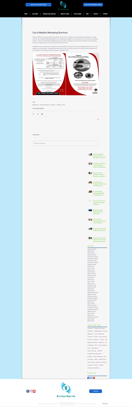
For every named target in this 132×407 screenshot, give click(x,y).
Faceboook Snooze (99, 328)
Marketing (35, 104)
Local (95, 334)
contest (102, 339)
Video (96, 336)
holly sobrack (95, 348)
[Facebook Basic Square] (88, 378)
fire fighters (90, 345)
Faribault (89, 331)
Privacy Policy (105, 403)
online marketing (44, 104)
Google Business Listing (100, 331)
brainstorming (103, 336)
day (106, 339)
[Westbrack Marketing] (27, 391)
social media (90, 362)
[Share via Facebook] (33, 114)
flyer (64, 104)
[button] (35, 13)
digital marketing (92, 342)
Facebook (90, 328)
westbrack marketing (93, 368)
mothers (89, 356)
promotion (90, 359)
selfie (95, 359)
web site (95, 365)
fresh (88, 348)
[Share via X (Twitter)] (38, 114)
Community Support (38, 108)
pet (105, 356)
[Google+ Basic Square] (94, 378)
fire (106, 342)
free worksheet (102, 345)
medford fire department (94, 353)
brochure (52, 104)
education (101, 342)
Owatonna (90, 336)
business (96, 339)
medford (59, 104)
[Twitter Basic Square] (91, 378)
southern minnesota (101, 362)
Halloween (90, 334)
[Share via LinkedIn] (42, 114)
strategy (89, 365)
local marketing (91, 351)
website (101, 365)
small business (102, 359)
